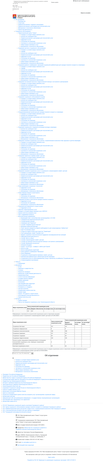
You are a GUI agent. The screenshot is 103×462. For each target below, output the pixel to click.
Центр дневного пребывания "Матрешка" (32, 251)
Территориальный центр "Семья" (27, 33)
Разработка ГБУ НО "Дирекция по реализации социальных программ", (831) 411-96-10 (51, 460)
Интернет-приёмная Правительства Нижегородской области (20, 382)
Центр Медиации (25, 253)
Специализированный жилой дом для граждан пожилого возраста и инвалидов (40, 112)
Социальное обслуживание (23, 31)
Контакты (18, 298)
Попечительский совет (24, 285)
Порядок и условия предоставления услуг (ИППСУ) (32, 211)
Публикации (21, 263)
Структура (21, 23)
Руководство (22, 21)
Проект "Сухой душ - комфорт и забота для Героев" (35, 246)
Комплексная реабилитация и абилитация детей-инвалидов (37, 256)
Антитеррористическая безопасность (28, 295)
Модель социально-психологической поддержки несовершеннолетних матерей (43, 234)
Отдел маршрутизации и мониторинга (29, 192)
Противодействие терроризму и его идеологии (16, 399)
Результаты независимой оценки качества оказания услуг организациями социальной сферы (29, 394)
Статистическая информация (26, 276)
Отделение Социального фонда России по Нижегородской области (22, 387)
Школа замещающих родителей (30, 250)
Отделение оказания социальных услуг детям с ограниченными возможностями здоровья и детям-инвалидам (49, 140)
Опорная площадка (26, 245)
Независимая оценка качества (26, 290)
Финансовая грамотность (10, 401)
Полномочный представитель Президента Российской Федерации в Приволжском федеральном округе (32, 379)
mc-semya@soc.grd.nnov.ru (29, 442)
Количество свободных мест (29, 36)
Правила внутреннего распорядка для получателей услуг (34, 26)
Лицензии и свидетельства (25, 268)
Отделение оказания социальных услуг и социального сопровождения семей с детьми (42, 171)
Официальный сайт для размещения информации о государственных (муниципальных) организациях (31, 398)
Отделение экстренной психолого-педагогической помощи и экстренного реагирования (43, 81)
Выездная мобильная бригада (29, 226)
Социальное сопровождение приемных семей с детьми (36, 255)
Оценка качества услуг (24, 297)
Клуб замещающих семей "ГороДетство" (32, 233)
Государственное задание (25, 278)
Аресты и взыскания (8, 393)
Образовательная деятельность (30, 236)
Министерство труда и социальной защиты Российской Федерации (22, 377)
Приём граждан (22, 300)
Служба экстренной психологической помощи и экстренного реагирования (42, 241)
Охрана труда (22, 292)
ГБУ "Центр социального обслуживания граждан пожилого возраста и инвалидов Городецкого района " (32, 407)
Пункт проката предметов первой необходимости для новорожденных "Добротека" (44, 228)
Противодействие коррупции (26, 283)
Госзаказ (20, 270)
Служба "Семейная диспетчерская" (31, 224)
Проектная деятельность (25, 29)
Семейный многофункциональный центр (32, 219)
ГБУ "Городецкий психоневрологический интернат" (17, 412)
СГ (19, 7)
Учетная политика (23, 288)
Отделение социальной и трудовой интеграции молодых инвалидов (37, 127)
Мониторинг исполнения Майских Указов (14, 391)
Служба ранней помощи (27, 221)
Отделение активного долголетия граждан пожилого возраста (35, 199)
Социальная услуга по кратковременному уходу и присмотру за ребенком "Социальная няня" (47, 258)
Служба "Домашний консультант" (30, 243)
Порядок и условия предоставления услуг (33, 34)
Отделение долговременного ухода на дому (30, 206)
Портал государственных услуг (11, 389)
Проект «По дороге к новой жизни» (28, 293)
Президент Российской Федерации (12, 374)
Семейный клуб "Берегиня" (28, 223)
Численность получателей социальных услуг (33, 43)
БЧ (16, 7)
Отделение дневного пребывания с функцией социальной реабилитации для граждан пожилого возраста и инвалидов (51, 65)
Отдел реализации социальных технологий (30, 186)
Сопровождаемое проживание (29, 260)
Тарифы (23, 51)
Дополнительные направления (26, 216)
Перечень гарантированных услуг (27, 209)
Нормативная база (23, 275)
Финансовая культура (9, 396)
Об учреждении (19, 19)
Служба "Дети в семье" (27, 238)
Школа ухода (24, 248)
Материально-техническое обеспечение (29, 28)
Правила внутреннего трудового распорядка (30, 24)
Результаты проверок (24, 271)
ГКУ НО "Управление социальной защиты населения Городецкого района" (23, 405)
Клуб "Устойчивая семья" (28, 229)
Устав (19, 266)
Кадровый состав (26, 39)
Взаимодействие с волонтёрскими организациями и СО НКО (38, 218)
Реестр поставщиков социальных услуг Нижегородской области (36, 302)
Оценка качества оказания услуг (27, 213)
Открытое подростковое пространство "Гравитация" (36, 231)
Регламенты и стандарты (25, 287)
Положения (21, 282)
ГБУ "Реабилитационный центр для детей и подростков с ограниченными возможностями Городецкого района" (34, 408)
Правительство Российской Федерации (14, 376)
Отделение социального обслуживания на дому (31, 97)
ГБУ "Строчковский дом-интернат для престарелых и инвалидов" (21, 410)
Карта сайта (51, 457)
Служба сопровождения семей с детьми (32, 239)
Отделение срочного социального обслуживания (32, 48)
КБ (21, 7)
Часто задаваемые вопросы (26, 214)
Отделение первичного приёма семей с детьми (31, 155)
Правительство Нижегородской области (14, 381)
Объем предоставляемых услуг (29, 44)
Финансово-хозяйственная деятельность (29, 273)
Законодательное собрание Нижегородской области (17, 384)
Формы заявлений (23, 280)
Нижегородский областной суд (11, 386)
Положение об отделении (28, 41)
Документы (18, 265)
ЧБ (14, 7)
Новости (17, 261)
